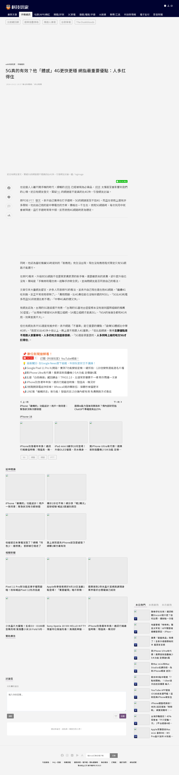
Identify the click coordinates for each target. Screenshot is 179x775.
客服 (59, 762)
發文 (38, 200)
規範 (10, 716)
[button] (168, 6)
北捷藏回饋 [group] (13, 22)
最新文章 (12, 14)
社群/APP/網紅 (42, 14)
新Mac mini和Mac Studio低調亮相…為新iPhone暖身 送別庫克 (162, 667)
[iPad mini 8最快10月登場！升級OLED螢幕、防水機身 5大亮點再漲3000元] (71, 432)
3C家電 (71, 14)
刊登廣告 (45, 762)
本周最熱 (154, 604)
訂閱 (113, 755)
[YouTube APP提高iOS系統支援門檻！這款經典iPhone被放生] (142, 693)
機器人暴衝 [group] (50, 22)
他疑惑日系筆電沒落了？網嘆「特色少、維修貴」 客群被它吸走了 (24, 544)
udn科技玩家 (10, 64)
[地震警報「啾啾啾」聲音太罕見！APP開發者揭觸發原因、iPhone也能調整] (142, 628)
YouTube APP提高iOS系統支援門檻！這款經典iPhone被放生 (162, 693)
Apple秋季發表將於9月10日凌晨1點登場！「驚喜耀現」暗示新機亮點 (66, 588)
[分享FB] (9, 188)
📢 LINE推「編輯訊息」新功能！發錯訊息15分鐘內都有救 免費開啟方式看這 (67, 391)
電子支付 (144, 14)
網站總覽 (133, 762)
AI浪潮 (102, 14)
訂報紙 (113, 762)
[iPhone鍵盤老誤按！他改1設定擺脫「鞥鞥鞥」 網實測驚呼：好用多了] (142, 706)
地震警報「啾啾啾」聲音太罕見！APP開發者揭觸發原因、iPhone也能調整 (162, 628)
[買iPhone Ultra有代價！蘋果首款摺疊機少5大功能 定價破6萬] (106, 432)
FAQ (54, 762)
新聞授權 (67, 762)
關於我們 (123, 762)
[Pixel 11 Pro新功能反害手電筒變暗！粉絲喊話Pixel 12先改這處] (25, 570)
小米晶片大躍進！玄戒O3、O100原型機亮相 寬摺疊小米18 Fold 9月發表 (25, 627)
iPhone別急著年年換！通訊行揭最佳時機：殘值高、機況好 (36, 448)
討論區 (9, 678)
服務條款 (77, 762)
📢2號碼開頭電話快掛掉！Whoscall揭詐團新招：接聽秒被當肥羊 (61, 387)
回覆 (123, 716)
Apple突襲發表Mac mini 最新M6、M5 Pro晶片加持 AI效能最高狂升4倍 (162, 733)
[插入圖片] (116, 716)
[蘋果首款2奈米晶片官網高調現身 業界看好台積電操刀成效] (108, 570)
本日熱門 (141, 604)
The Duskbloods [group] (85, 22)
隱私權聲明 (93, 762)
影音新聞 (158, 14)
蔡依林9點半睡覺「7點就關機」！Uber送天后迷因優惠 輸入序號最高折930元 (161, 680)
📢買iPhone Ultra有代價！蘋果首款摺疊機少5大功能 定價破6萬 (60, 372)
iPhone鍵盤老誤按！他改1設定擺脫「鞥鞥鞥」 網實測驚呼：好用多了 (161, 707)
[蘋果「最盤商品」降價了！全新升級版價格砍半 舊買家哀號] (142, 641)
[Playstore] (77, 755)
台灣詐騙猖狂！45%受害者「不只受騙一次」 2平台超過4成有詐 (161, 720)
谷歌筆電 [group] (66, 22)
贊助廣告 (11, 636)
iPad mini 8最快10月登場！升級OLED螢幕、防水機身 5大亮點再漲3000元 (70, 448)
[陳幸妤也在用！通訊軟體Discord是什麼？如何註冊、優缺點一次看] (142, 615)
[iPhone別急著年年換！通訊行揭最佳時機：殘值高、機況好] (36, 432)
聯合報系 (104, 762)
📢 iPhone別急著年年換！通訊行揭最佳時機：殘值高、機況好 (59, 382)
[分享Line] (9, 197)
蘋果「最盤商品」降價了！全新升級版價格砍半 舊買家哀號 (162, 641)
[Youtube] (165, 6)
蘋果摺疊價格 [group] (31, 22)
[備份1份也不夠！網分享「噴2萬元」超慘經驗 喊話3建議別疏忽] (66, 487)
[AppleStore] (82, 755)
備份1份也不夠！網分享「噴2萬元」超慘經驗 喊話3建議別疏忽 (66, 505)
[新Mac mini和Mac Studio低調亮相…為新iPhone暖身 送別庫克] (142, 667)
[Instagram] (67, 755)
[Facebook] (62, 755)
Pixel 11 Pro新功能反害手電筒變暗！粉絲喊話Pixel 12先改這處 (24, 588)
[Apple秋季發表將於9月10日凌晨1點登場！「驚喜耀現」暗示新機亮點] (66, 570)
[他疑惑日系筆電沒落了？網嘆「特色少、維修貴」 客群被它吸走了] (25, 526)
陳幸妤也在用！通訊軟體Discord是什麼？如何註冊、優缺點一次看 (162, 615)
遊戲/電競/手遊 (87, 14)
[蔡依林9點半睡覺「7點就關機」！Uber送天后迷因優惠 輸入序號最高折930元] (142, 680)
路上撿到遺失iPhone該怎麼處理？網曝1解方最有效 (66, 544)
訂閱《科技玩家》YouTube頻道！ (59, 358)
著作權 (85, 762)
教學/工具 (115, 14)
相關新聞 (11, 552)
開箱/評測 (59, 14)
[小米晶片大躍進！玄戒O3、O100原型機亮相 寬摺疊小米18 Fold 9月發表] (25, 610)
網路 (33, 457)
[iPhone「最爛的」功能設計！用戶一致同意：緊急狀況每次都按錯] (25, 487)
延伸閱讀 (11, 469)
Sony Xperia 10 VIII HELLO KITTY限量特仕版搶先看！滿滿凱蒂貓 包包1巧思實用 (66, 627)
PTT (52, 457)
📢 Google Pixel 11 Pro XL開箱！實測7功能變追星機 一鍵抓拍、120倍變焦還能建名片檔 (73, 368)
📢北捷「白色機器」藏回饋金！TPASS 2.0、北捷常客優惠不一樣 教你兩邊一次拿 (70, 377)
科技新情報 (130, 14)
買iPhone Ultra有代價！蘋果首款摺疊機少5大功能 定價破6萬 (106, 448)
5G (24, 457)
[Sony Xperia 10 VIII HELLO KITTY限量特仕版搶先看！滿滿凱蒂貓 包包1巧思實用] (66, 610)
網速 (43, 457)
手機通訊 (25, 14)
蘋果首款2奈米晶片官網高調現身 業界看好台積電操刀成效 (106, 588)
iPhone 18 (26, 416)
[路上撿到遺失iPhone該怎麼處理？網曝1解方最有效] (66, 526)
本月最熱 (167, 604)
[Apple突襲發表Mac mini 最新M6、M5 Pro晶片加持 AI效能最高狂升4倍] (142, 733)
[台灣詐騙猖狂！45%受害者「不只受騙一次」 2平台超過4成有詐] (142, 720)
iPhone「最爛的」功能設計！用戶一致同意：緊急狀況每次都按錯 (25, 505)
